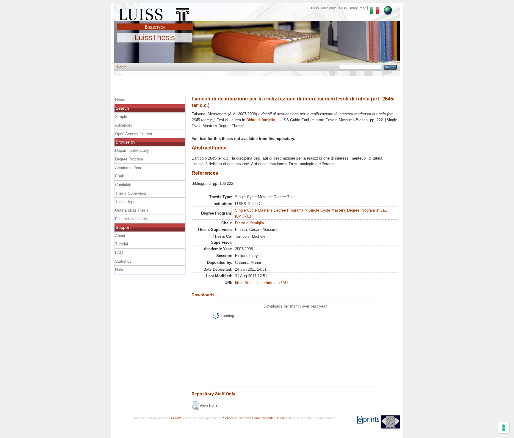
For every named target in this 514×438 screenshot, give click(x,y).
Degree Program (129, 159)
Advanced (123, 125)
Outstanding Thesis (132, 210)
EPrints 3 (177, 418)
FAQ (119, 252)
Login (121, 67)
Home (120, 100)
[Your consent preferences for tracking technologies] (503, 427)
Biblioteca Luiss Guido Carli (155, 23)
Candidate (123, 184)
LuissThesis (154, 38)
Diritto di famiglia (260, 120)
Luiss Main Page (155, 13)
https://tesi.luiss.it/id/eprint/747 (261, 283)
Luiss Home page (323, 8)
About (120, 236)
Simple (121, 116)
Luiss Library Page (352, 8)
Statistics (123, 261)
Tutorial (121, 244)
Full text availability (131, 219)
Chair (119, 176)
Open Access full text (133, 134)
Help (119, 269)
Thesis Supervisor (130, 193)
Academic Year (128, 168)
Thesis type (125, 201)
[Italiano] (375, 8)
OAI (390, 421)
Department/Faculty (132, 150)
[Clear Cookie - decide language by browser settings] (388, 8)
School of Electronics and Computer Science (255, 418)
